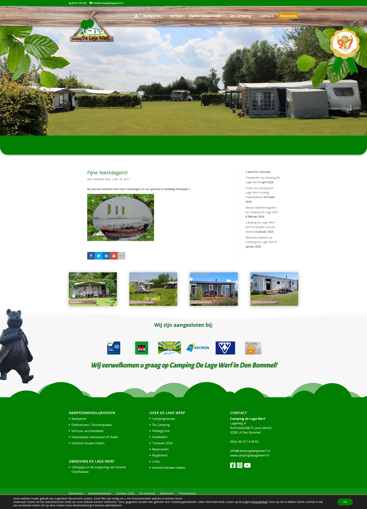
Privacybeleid (187, 493)
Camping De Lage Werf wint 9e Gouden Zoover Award (260, 227)
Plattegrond (160, 431)
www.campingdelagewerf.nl (249, 455)
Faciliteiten (159, 437)
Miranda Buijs (102, 179)
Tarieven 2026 (162, 443)
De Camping (161, 425)
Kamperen (78, 419)
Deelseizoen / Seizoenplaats (91, 425)
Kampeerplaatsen (99, 493)
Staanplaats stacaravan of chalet (94, 437)
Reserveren (160, 449)
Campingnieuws (163, 419)
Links (156, 461)
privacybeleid (259, 502)
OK (345, 502)
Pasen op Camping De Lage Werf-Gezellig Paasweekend (259, 192)
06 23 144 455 (79, 3)
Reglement (160, 455)
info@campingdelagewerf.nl (250, 451)
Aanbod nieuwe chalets (88, 443)
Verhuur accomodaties (87, 431)
